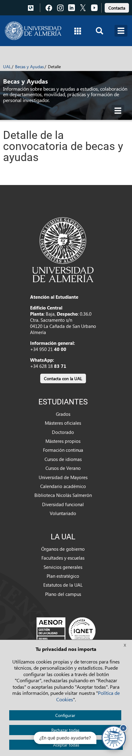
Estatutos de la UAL (63, 585)
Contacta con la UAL (63, 378)
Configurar (65, 715)
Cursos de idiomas (63, 459)
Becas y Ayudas (29, 66)
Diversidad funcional (63, 504)
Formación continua (63, 450)
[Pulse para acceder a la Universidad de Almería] (63, 249)
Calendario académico (63, 486)
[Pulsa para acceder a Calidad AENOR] (66, 631)
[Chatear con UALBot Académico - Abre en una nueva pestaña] (114, 738)
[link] (117, 7)
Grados (63, 414)
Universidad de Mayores (63, 477)
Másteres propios (62, 441)
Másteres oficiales (63, 423)
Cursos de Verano (63, 468)
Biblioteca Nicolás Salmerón (63, 495)
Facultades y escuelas (62, 558)
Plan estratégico (63, 576)
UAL (7, 66)
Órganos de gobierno (63, 549)
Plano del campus (63, 594)
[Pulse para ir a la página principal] (33, 31)
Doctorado (63, 432)
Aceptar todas (66, 745)
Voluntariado (63, 513)
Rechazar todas (65, 730)
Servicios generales (63, 567)
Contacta (116, 8)
